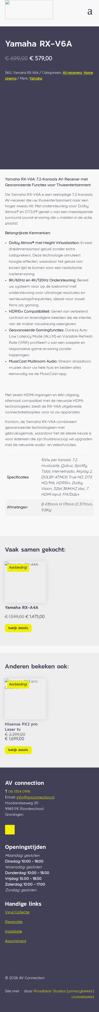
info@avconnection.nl (36, 797)
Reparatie (14, 922)
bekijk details (18, 628)
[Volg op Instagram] (10, 829)
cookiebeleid (82, 997)
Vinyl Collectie (17, 912)
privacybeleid (80, 991)
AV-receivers (72, 73)
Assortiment (15, 941)
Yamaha (35, 79)
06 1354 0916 (19, 792)
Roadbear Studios (50, 991)
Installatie (13, 932)
